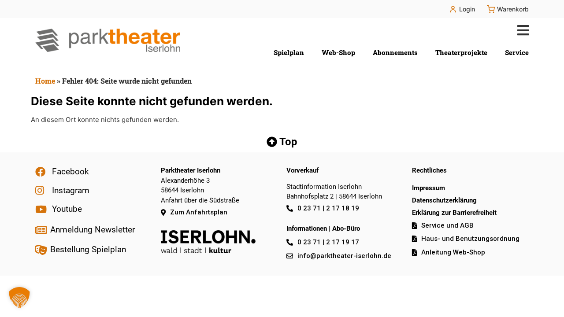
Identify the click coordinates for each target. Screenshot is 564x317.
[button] (521, 30)
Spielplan (289, 52)
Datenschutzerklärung (444, 200)
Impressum (428, 188)
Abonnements (395, 52)
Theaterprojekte (461, 52)
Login (467, 9)
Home (45, 80)
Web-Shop (338, 52)
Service (517, 52)
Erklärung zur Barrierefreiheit (454, 213)
